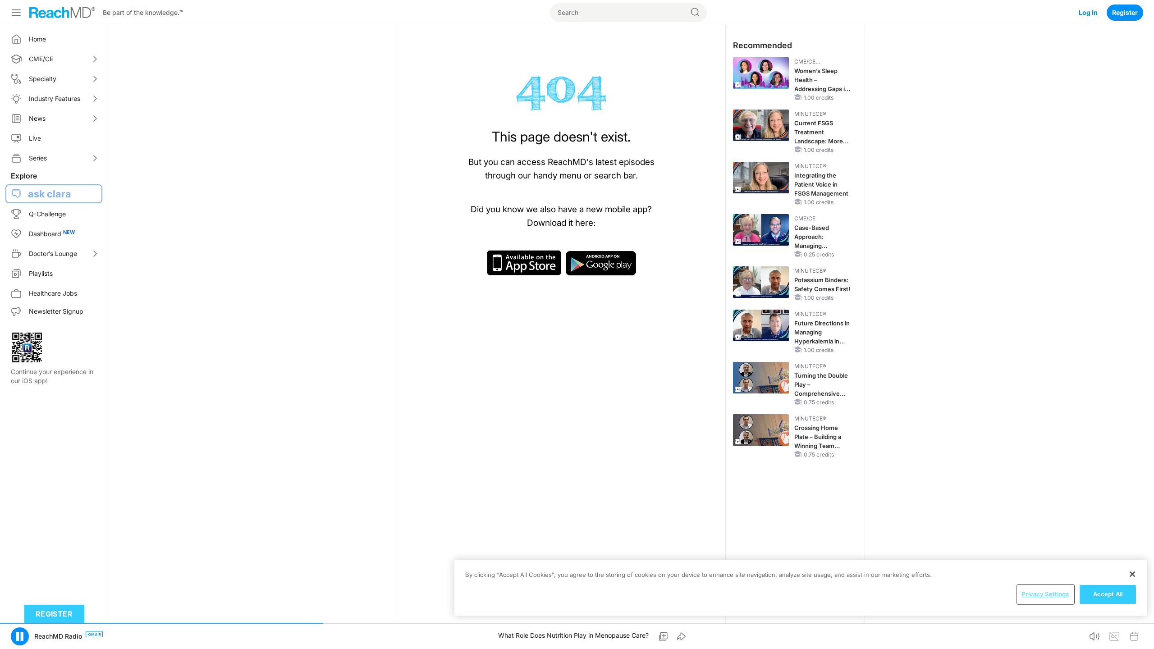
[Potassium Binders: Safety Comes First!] (761, 282)
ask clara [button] (49, 194)
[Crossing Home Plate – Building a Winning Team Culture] (761, 430)
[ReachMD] (62, 13)
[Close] (1132, 574)
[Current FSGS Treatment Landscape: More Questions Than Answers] (761, 125)
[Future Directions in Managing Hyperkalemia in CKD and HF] (761, 325)
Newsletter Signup (56, 311)
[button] (20, 636)
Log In (1088, 12)
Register (1125, 12)
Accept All (1107, 594)
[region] (800, 588)
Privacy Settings (1045, 594)
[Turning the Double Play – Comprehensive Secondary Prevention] (761, 377)
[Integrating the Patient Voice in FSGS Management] (761, 177)
